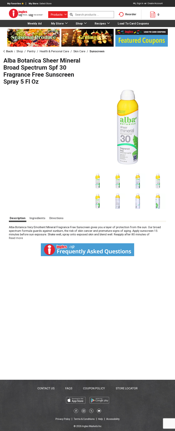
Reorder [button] (130, 14)
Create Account (155, 3)
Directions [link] (56, 218)
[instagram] (84, 411)
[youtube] (99, 411)
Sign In (140, 3)
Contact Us (46, 388)
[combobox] (58, 14)
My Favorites (14, 3)
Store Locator (127, 388)
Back (9, 51)
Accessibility (113, 419)
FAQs (68, 388)
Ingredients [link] (37, 218)
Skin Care (79, 51)
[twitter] (91, 411)
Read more (16, 238)
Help (100, 419)
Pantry (31, 51)
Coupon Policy (94, 388)
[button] (97, 181)
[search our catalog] (71, 14)
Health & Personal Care (54, 51)
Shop (19, 51)
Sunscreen (97, 51)
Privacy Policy (63, 419)
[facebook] (76, 411)
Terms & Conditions (84, 419)
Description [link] (17, 218)
